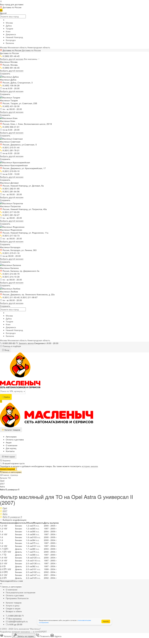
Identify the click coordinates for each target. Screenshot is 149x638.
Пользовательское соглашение (20, 592)
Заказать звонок (26, 343)
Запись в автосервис (12, 472)
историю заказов (90, 466)
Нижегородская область (38, 47)
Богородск (11, 40)
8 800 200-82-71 (10, 343)
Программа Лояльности (17, 598)
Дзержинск (11, 34)
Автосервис (11, 436)
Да (1, 10)
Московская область (17, 47)
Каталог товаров (13, 602)
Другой (3, 13)
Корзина (6, 460)
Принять (106, 621)
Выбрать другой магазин (11, 59)
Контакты (10, 451)
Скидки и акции (13, 608)
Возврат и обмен (14, 611)
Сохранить (5, 73)
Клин (8, 31)
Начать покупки (7, 469)
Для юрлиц (11, 448)
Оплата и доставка (15, 439)
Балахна (10, 43)
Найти (7, 396)
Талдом (9, 28)
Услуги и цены (12, 605)
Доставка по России (31, 50)
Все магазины (31, 59)
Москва (9, 22)
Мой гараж (9, 456)
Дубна (9, 25)
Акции (8, 442)
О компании (11, 445)
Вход (6, 350)
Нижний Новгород (14, 37)
